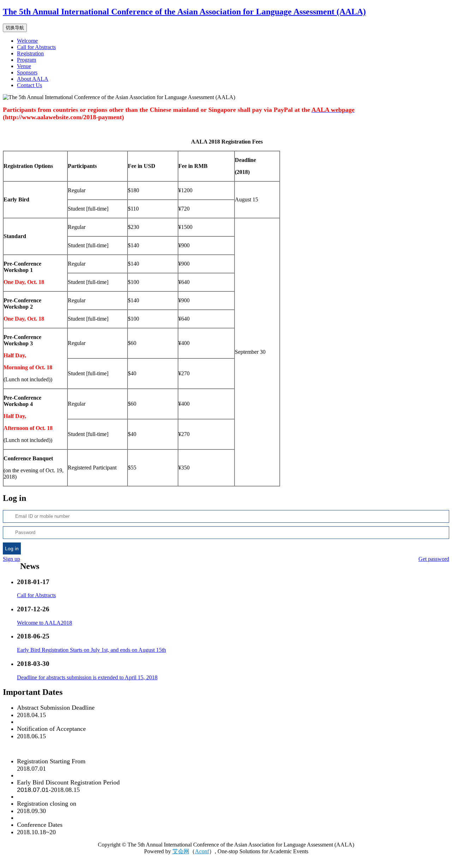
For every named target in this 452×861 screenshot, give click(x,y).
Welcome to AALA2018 (44, 623)
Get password (433, 559)
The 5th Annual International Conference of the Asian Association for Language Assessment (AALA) (184, 11)
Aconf (202, 851)
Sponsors (27, 72)
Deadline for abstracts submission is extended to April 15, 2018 (87, 677)
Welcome (27, 41)
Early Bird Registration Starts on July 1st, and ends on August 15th (91, 650)
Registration (30, 53)
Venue (24, 66)
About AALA (32, 79)
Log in (12, 548)
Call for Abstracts (36, 47)
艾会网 (180, 851)
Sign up (11, 559)
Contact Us (29, 85)
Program (26, 60)
